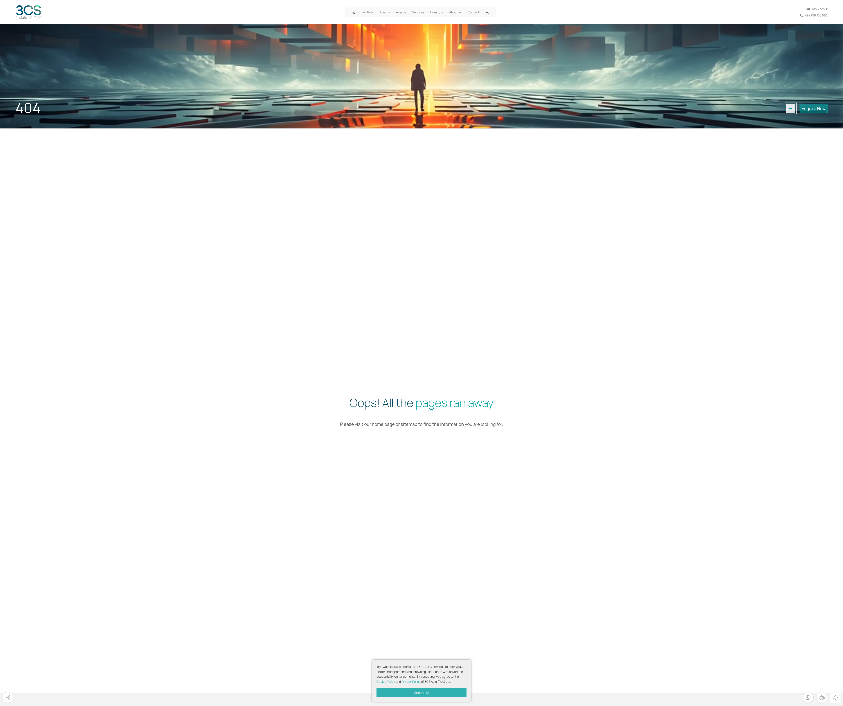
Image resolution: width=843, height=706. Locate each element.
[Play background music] (835, 697)
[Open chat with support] (821, 697)
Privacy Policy (411, 681)
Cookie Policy (385, 681)
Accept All (421, 692)
